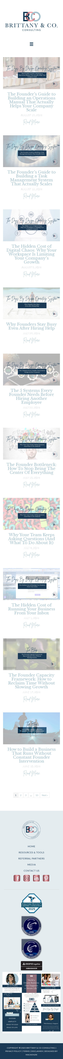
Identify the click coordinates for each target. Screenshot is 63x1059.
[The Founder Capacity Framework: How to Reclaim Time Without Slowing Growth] (31, 654)
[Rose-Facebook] (17, 878)
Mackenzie (31, 1055)
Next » (45, 795)
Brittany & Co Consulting (41, 1048)
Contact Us (31, 870)
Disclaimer (37, 1051)
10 (37, 795)
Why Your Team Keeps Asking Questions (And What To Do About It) (31, 538)
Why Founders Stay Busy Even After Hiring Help (31, 326)
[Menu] (31, 44)
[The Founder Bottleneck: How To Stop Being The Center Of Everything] (31, 443)
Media (31, 864)
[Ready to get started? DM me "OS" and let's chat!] (31, 1021)
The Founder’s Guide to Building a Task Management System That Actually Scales (31, 178)
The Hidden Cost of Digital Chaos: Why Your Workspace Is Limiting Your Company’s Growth (31, 254)
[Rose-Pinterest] (46, 878)
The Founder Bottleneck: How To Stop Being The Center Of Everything (31, 468)
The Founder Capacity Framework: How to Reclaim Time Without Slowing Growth (31, 681)
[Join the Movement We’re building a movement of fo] (12, 1021)
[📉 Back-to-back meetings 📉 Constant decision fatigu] (51, 983)
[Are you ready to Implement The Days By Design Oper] (51, 1002)
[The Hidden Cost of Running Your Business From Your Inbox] (31, 583)
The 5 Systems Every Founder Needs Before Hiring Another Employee (31, 396)
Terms (26, 1051)
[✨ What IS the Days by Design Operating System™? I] (31, 1002)
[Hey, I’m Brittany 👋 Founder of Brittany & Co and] (12, 983)
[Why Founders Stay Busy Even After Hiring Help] (31, 303)
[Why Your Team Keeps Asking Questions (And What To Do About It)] (31, 513)
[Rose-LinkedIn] (36, 878)
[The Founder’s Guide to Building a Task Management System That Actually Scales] (31, 151)
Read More (31, 121)
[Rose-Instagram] (26, 878)
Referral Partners (31, 858)
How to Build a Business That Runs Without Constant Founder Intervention (31, 755)
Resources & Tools (31, 852)
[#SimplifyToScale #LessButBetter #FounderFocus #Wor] (51, 1021)
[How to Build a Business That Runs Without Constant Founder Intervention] (31, 728)
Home (31, 846)
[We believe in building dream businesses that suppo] (31, 983)
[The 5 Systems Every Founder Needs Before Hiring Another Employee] (31, 369)
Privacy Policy (13, 1051)
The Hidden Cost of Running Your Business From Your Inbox (31, 609)
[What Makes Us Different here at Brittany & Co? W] (12, 1002)
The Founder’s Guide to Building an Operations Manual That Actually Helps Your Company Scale (31, 102)
